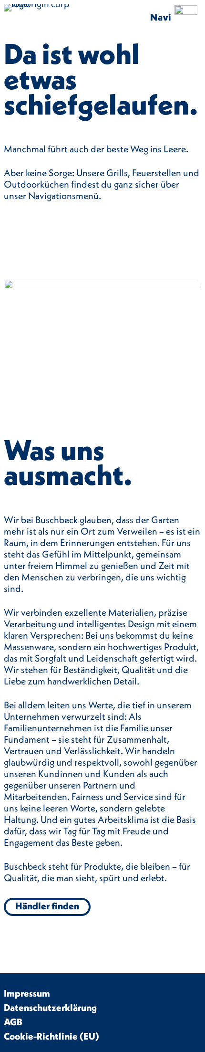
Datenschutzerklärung (50, 1007)
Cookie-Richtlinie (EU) (51, 1036)
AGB (13, 1022)
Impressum (27, 993)
